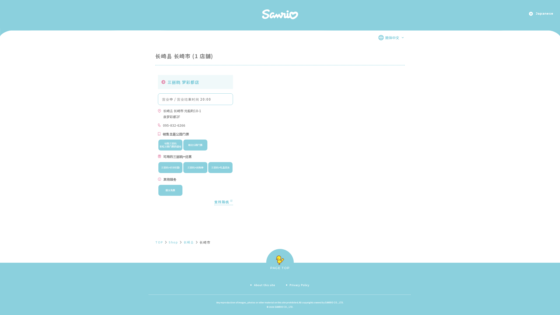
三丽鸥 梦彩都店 (183, 82)
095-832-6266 (174, 125)
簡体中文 (392, 37)
